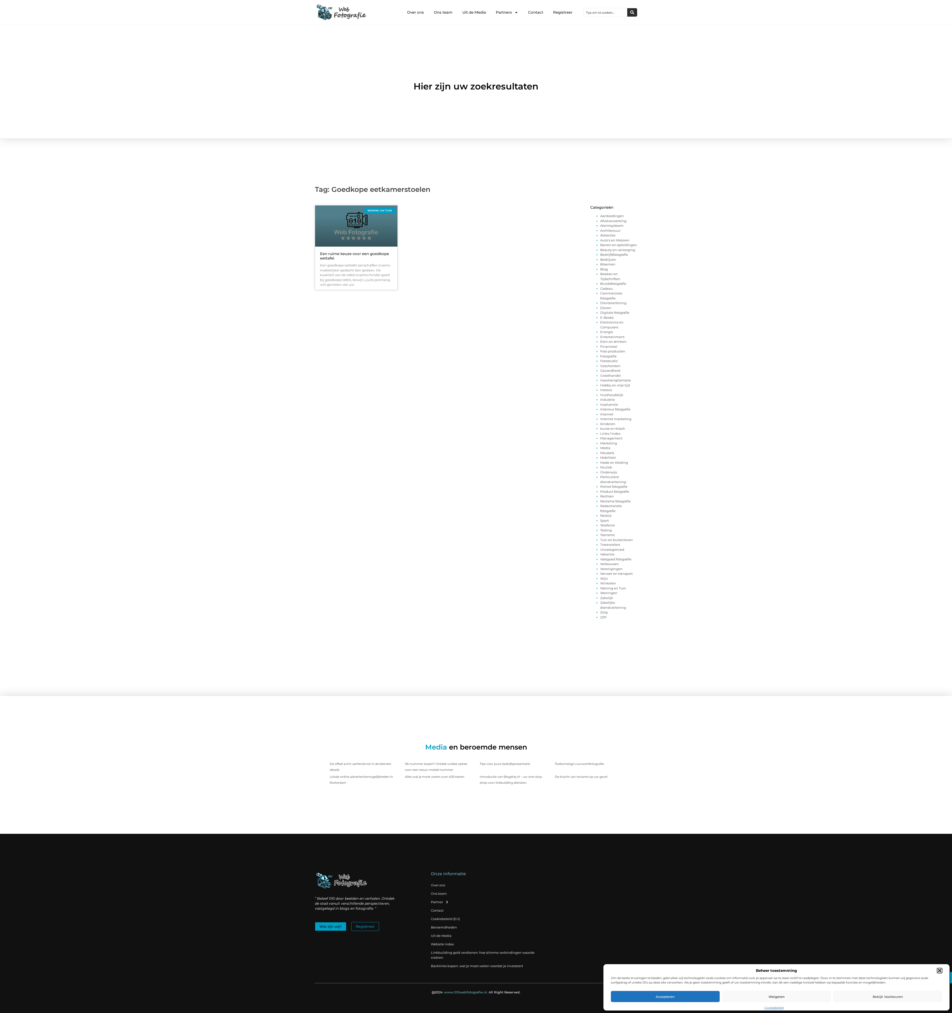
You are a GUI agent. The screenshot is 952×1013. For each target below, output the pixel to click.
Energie (606, 332)
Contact (535, 12)
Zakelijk (606, 598)
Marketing (608, 443)
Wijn (604, 578)
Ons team (443, 12)
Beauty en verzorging (617, 250)
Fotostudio (609, 361)
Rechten (607, 496)
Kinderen (607, 424)
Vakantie (607, 554)
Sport (604, 520)
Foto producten (612, 351)
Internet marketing (615, 419)
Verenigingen (611, 569)
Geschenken (610, 366)
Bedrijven (608, 259)
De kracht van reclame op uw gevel (581, 777)
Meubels (607, 453)
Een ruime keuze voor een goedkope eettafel (354, 255)
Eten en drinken (613, 342)
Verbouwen (609, 564)
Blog (604, 269)
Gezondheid (610, 371)
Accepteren (665, 997)
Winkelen (608, 583)
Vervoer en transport (616, 574)
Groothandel (610, 375)
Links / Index (610, 433)
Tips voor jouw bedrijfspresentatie (505, 764)
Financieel (608, 346)
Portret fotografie (613, 487)
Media (605, 448)
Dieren (605, 308)
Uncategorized (612, 549)
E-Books (607, 317)
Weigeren (777, 997)
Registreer (562, 12)
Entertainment (612, 337)
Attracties (607, 235)
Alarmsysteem (612, 226)
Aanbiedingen (612, 216)
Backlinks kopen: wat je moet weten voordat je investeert (477, 966)
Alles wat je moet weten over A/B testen (434, 777)
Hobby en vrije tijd (615, 385)
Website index (442, 944)
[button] (939, 970)
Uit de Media (474, 12)
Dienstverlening (613, 303)
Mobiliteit (608, 458)
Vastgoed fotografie (615, 559)
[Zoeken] (632, 12)
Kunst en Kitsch (612, 429)
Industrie (607, 400)
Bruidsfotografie (613, 284)
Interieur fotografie (615, 409)
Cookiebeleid (774, 1008)
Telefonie (607, 525)
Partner (437, 902)
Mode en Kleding (614, 462)
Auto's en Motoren (614, 240)
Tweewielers (610, 545)
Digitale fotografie (614, 313)
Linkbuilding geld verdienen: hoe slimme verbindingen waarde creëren (483, 955)
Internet (606, 414)
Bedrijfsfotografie (614, 255)
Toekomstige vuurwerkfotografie (579, 764)
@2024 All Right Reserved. (476, 992)
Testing (606, 530)
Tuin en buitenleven (616, 540)
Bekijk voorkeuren (888, 997)
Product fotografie (614, 491)
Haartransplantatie (615, 380)
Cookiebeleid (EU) (445, 919)
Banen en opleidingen (618, 245)
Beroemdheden (444, 927)
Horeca (606, 390)
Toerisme (607, 535)
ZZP (603, 617)
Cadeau (606, 288)
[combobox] (605, 12)
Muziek (606, 467)
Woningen (608, 593)
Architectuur (610, 230)
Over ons (415, 12)
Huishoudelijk (611, 395)
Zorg (604, 612)
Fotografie (608, 356)
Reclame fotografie (615, 501)
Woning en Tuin (613, 588)
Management (611, 438)
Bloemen (607, 264)
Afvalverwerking (613, 221)
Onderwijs (608, 472)
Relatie (606, 516)
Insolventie (609, 404)
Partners (504, 12)
